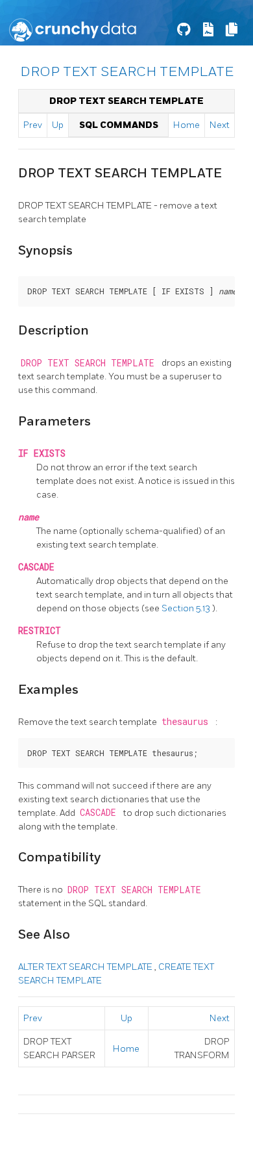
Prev (32, 125)
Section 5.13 (187, 608)
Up (58, 125)
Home (186, 125)
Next (220, 125)
